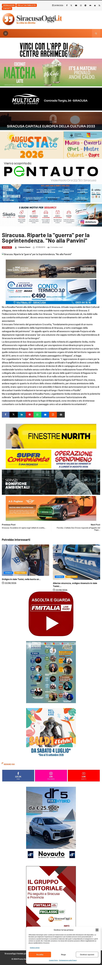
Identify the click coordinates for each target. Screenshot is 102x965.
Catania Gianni (24, 247)
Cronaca (8, 577)
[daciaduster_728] (51, 268)
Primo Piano (20, 577)
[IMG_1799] (51, 458)
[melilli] (51, 672)
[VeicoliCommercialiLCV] (51, 99)
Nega (63, 954)
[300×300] (51, 732)
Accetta (39, 954)
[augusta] (51, 145)
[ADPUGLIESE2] (51, 508)
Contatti (7, 8)
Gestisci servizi (35, 948)
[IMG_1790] (51, 171)
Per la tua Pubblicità (27, 5)
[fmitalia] (51, 193)
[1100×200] (51, 120)
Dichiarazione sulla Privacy (68, 960)
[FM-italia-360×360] (51, 613)
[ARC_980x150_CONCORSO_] (51, 49)
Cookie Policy (53, 960)
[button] (97, 930)
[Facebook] (66, 5)
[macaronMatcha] (51, 72)
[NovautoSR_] (51, 823)
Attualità (7, 247)
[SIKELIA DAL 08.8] (51, 215)
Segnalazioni (9, 5)
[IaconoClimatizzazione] (51, 291)
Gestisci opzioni (87, 954)
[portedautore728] (51, 436)
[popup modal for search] (96, 33)
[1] (51, 903)
